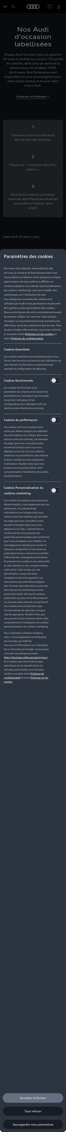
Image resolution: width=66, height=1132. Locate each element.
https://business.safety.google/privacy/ (26, 657)
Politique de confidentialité (27, 338)
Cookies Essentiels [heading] (17, 349)
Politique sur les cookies (39, 334)
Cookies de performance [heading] (20, 420)
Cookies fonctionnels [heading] (18, 380)
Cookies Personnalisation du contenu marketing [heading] (23, 490)
